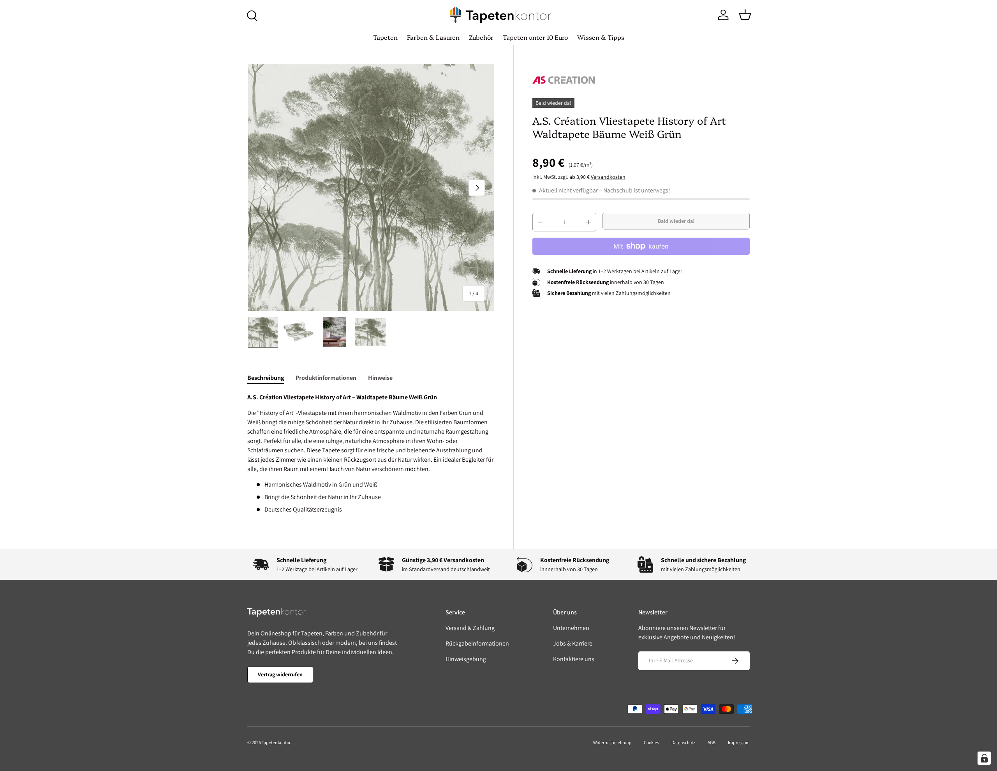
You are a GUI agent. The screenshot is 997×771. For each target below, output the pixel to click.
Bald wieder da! (676, 221)
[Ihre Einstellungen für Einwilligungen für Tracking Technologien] (984, 758)
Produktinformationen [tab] (326, 378)
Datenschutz (683, 742)
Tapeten (385, 37)
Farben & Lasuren (433, 37)
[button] (745, 14)
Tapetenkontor (276, 742)
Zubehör (481, 37)
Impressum (739, 742)
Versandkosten (608, 176)
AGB (711, 742)
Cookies (651, 742)
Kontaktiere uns (573, 659)
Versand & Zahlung (470, 628)
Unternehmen (571, 628)
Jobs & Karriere (572, 643)
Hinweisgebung (466, 659)
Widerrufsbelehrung (612, 742)
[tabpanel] (371, 453)
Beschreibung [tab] (265, 378)
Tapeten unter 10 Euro (535, 37)
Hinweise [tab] (380, 378)
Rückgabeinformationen (477, 643)
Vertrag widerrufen (280, 674)
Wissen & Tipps (600, 37)
